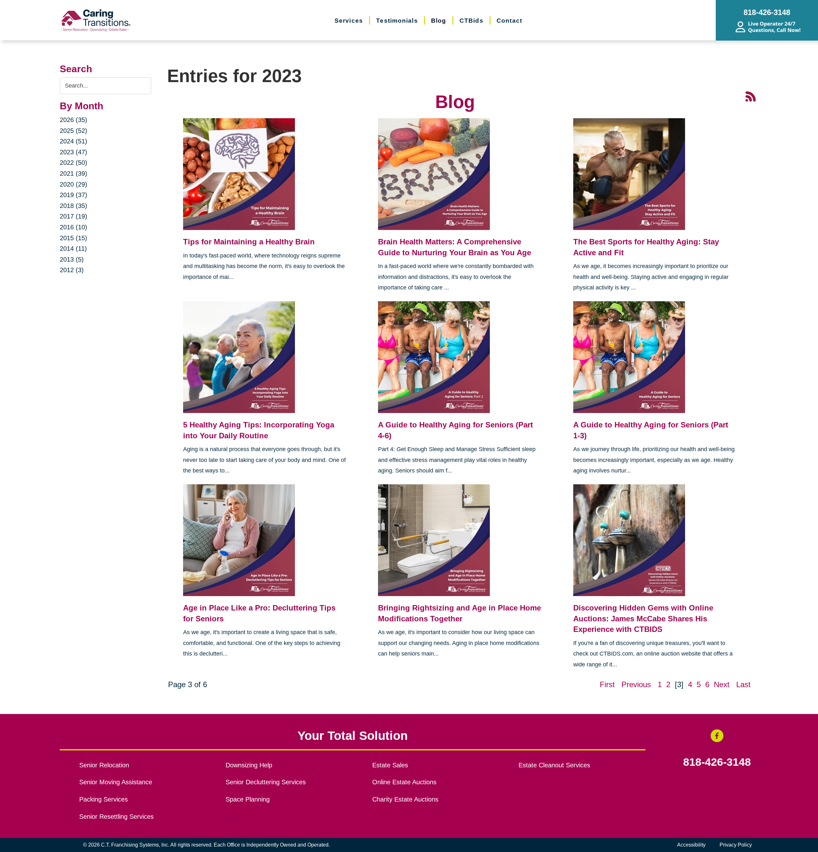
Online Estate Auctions (404, 782)
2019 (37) (73, 194)
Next (721, 684)
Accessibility (691, 845)
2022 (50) (73, 162)
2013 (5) (72, 259)
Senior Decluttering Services (266, 782)
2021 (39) (73, 173)
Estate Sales (390, 765)
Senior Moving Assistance (115, 782)
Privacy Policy (736, 845)
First (607, 684)
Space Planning (248, 799)
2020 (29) (73, 184)
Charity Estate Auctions (405, 799)
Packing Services (103, 799)
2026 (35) (73, 119)
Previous (636, 684)
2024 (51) (73, 141)
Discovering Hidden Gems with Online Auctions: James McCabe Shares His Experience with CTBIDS (643, 618)
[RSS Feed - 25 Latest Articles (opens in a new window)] (750, 96)
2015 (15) (73, 238)
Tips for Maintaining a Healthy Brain (249, 241)
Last (743, 684)
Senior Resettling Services (116, 816)
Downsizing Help (249, 765)
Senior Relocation (104, 765)
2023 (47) (73, 152)
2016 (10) (73, 227)
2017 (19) (73, 216)
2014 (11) (73, 248)
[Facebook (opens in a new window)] (717, 735)
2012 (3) (72, 269)
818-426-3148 (717, 762)
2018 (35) (73, 205)
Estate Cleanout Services (554, 765)
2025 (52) (73, 130)
